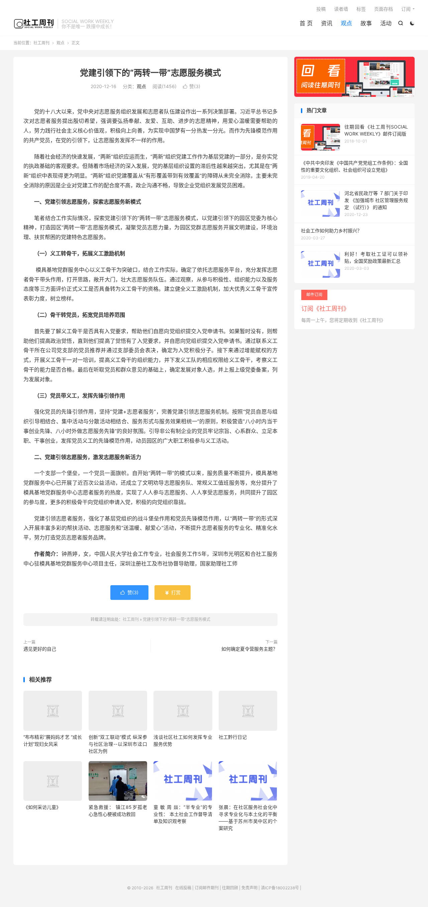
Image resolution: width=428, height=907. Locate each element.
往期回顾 (230, 887)
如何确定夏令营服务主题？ (249, 649)
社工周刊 (33, 23)
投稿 (321, 9)
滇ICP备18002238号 (280, 887)
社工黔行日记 (233, 737)
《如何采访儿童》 (42, 807)
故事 (366, 23)
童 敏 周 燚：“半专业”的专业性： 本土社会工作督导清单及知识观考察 (182, 814)
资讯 (326, 23)
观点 (346, 23)
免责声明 (249, 887)
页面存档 (383, 9)
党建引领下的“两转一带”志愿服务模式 (150, 73)
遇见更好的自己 (39, 649)
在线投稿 (183, 887)
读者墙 (341, 9)
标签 (361, 9)
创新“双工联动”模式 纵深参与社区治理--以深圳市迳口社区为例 (118, 744)
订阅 (406, 9)
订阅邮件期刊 (207, 887)
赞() (191, 86)
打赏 (173, 592)
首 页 (306, 23)
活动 (386, 23)
